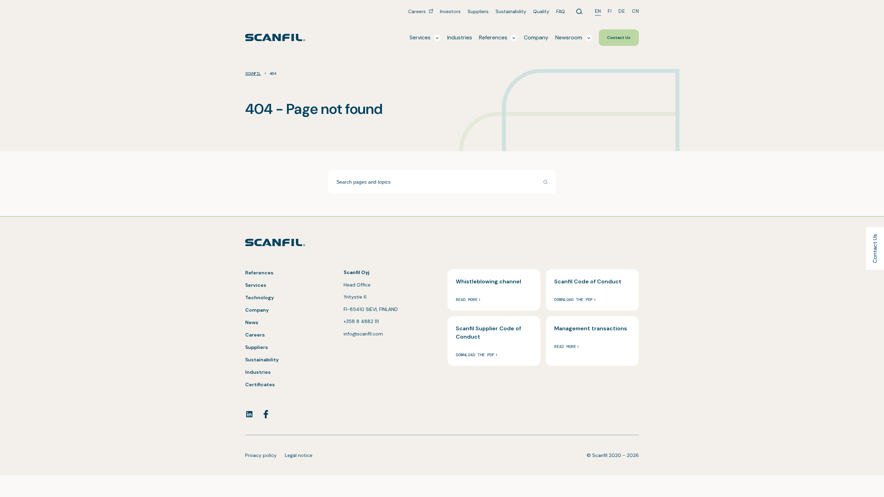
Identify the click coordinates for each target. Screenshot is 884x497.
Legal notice (299, 455)
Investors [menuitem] (450, 11)
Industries (258, 372)
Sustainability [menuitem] (511, 11)
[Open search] (579, 11)
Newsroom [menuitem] (568, 37)
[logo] (275, 37)
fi (610, 11)
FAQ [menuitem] (560, 11)
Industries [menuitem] (459, 37)
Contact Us (874, 248)
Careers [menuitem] (417, 11)
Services (255, 285)
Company (257, 310)
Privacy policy (261, 455)
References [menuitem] (493, 37)
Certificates (260, 384)
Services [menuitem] (420, 37)
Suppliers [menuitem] (478, 11)
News (251, 322)
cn (635, 11)
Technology (259, 297)
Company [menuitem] (536, 37)
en (598, 11)
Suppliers (256, 347)
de (621, 11)
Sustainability (262, 360)
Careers (255, 335)
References (259, 273)
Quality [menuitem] (541, 11)
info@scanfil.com (363, 334)
